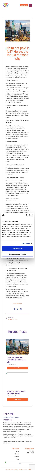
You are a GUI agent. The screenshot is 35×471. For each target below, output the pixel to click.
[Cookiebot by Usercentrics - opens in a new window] (25, 215)
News (17, 459)
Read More (18, 368)
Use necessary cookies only (17, 254)
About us (17, 454)
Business (17, 456)
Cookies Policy (22, 469)
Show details (26, 243)
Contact (8, 469)
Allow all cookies (17, 248)
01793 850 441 (7, 420)
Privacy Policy (14, 469)
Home (17, 451)
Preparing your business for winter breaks (16, 392)
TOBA (29, 469)
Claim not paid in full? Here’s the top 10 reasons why (16, 360)
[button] (30, 5)
